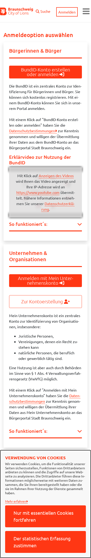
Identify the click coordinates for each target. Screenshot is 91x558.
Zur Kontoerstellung (42, 301)
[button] (43, 10)
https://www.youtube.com (38, 192)
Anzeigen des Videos (56, 175)
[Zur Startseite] (16, 11)
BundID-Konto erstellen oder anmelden (45, 72)
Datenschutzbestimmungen (32, 130)
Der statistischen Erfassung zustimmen (42, 541)
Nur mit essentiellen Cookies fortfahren (44, 516)
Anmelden (67, 12)
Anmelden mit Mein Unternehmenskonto (45, 280)
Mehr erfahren (15, 501)
